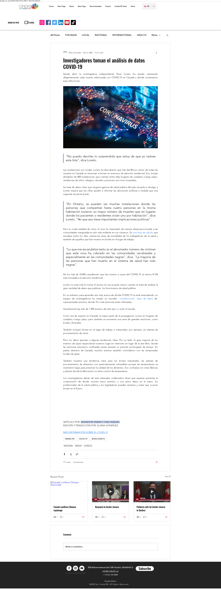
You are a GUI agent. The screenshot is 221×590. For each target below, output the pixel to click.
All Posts (55, 35)
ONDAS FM (69, 439)
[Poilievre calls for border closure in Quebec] (152, 491)
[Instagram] (42, 22)
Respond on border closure (107, 507)
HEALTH (78, 445)
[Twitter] (54, 22)
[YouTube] (67, 22)
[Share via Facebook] (64, 454)
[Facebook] (48, 22)
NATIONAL (101, 35)
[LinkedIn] (60, 22)
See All (168, 476)
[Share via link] (77, 454)
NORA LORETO (98, 439)
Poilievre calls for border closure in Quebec (151, 508)
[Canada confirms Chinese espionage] (69, 491)
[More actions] (156, 52)
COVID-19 (83, 439)
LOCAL (86, 35)
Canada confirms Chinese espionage (65, 508)
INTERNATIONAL (122, 35)
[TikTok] (73, 22)
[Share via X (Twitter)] (70, 454)
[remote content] (110, 403)
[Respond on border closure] (110, 491)
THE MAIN (71, 35)
